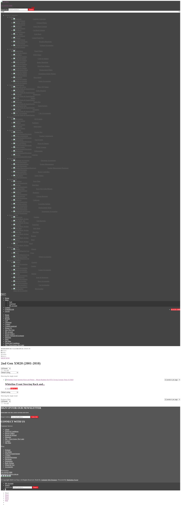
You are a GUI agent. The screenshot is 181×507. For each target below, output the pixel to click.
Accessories (9, 467)
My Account (9, 483)
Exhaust (7, 450)
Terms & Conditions (11, 431)
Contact (7, 307)
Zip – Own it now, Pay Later (14, 345)
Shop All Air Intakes (20, 53)
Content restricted (11, 326)
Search (31, 9)
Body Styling (9, 463)
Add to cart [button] (14, 389)
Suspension (9, 461)
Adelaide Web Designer (49, 480)
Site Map (8, 341)
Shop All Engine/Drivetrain (22, 134)
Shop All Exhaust (19, 21)
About (7, 317)
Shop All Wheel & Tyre (21, 251)
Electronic (8, 459)
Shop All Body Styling (20, 219)
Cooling (7, 455)
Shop (6, 300)
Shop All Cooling (19, 121)
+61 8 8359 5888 (6, 5)
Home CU (8, 328)
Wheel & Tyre (9, 465)
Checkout (12, 304)
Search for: (4, 9)
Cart (10, 302)
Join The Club (9, 330)
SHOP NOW (5, 358)
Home (7, 298)
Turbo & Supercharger (12, 454)
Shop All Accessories (20, 264)
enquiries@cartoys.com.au (9, 474)
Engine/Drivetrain (11, 457)
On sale (6, 370)
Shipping (8, 337)
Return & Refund (11, 435)
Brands (7, 319)
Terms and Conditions (12, 343)
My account (13, 306)
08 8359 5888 (175, 309)
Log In (7, 311)
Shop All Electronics (20, 162)
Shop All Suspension (20, 183)
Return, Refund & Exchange (14, 336)
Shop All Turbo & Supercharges (24, 89)
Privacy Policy (10, 334)
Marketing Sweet (72, 480)
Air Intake (8, 452)
